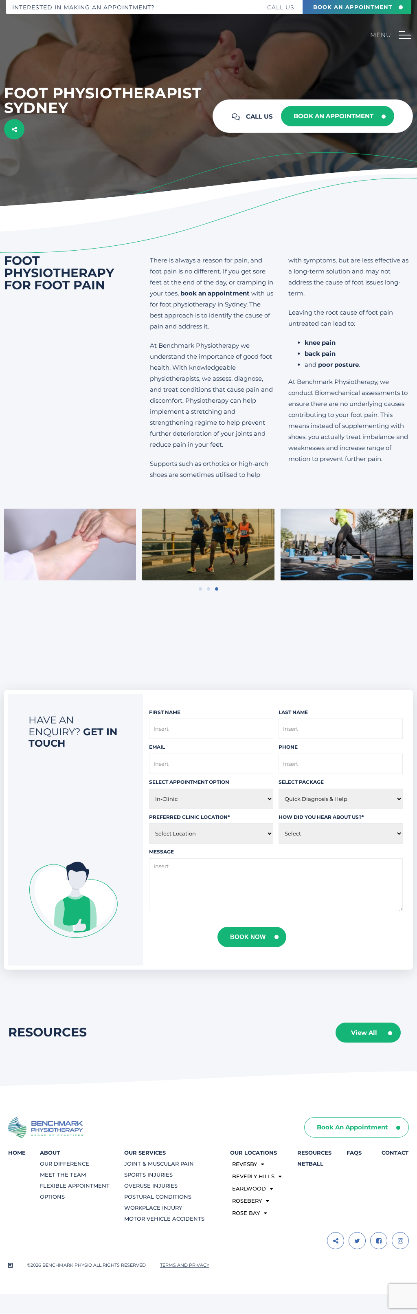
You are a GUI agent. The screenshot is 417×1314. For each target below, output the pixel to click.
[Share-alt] (335, 1240)
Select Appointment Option (189, 782)
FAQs (354, 1152)
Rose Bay (246, 1213)
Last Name (293, 712)
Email (157, 747)
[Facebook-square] (378, 1240)
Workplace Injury (153, 1207)
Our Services (145, 1152)
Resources (314, 1152)
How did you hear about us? (321, 817)
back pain (320, 353)
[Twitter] (357, 1240)
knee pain (320, 342)
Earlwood (249, 1188)
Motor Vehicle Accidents (164, 1218)
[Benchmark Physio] (43, 45)
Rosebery (247, 1200)
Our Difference (64, 1163)
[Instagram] (400, 1240)
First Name (164, 712)
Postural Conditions (157, 1196)
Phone (288, 747)
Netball (310, 1163)
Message (161, 852)
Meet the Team (63, 1174)
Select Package (301, 782)
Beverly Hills (253, 1176)
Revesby (244, 1164)
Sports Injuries (148, 1174)
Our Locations (253, 1152)
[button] (200, 589)
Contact (395, 1152)
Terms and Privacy (184, 1265)
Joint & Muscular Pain (159, 1163)
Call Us (280, 7)
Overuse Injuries (151, 1185)
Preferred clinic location (189, 817)
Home (17, 1152)
